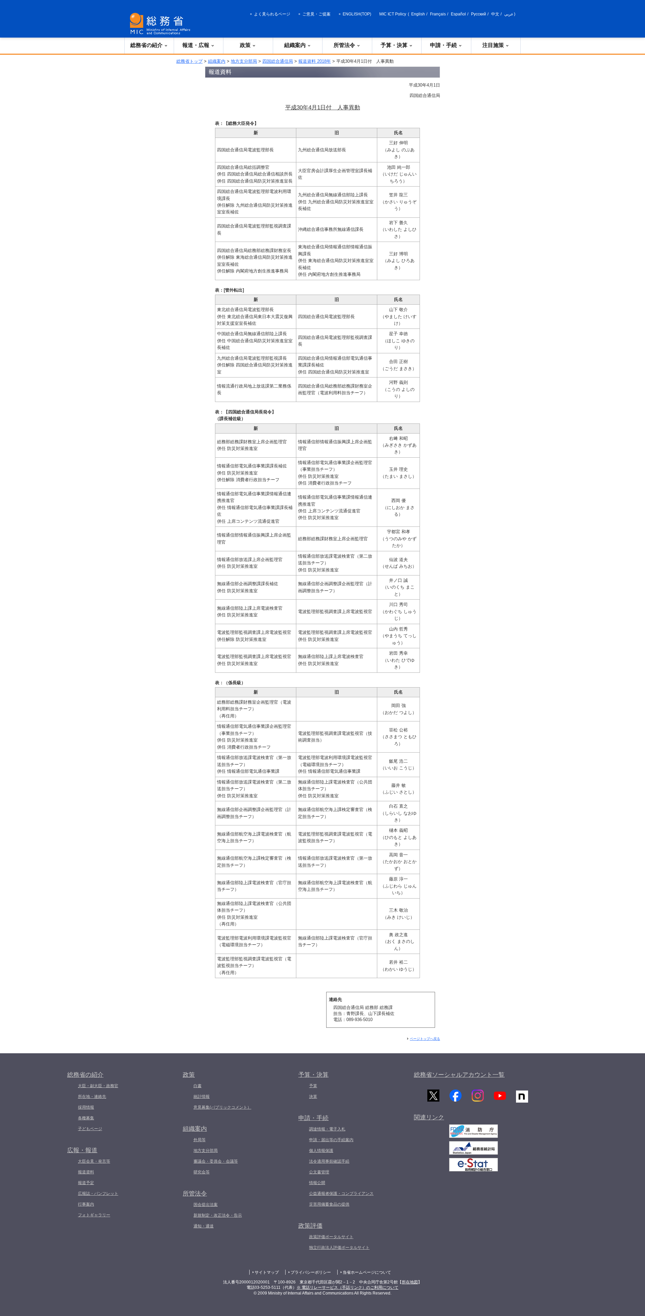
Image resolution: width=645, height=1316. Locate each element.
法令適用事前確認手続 (329, 1161)
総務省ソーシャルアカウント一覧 (459, 1074)
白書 (198, 1085)
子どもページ (90, 1128)
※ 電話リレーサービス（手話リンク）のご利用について (347, 1287)
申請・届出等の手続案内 (331, 1139)
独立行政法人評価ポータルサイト (339, 1247)
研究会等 (202, 1172)
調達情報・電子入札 (327, 1129)
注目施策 (493, 45)
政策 (245, 45)
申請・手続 (443, 45)
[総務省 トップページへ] (161, 24)
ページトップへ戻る (425, 1039)
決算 (313, 1096)
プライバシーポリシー (311, 1272)
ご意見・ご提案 (316, 14)
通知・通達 (204, 1226)
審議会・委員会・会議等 (216, 1161)
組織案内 (295, 45)
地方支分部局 (244, 61)
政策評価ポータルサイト (331, 1236)
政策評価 (310, 1225)
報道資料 (86, 1172)
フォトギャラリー (94, 1215)
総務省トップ (189, 61)
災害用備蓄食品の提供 (329, 1204)
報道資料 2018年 (314, 61)
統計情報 (202, 1096)
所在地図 (410, 1282)
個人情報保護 (321, 1150)
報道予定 (86, 1182)
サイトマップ (267, 1272)
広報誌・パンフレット (98, 1193)
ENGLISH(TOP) (357, 14)
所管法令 (344, 45)
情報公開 (317, 1182)
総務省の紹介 (146, 45)
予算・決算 (394, 45)
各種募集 (86, 1118)
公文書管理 (319, 1172)
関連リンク (429, 1117)
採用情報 (86, 1107)
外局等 (200, 1139)
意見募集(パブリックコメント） (222, 1107)
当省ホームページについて (367, 1272)
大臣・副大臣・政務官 (98, 1085)
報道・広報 (195, 45)
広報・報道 (82, 1150)
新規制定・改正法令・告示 (218, 1215)
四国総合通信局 (277, 61)
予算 (313, 1085)
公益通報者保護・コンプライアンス (341, 1193)
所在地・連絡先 (92, 1096)
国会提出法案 (206, 1204)
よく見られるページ (272, 14)
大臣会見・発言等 (94, 1161)
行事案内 (86, 1204)
